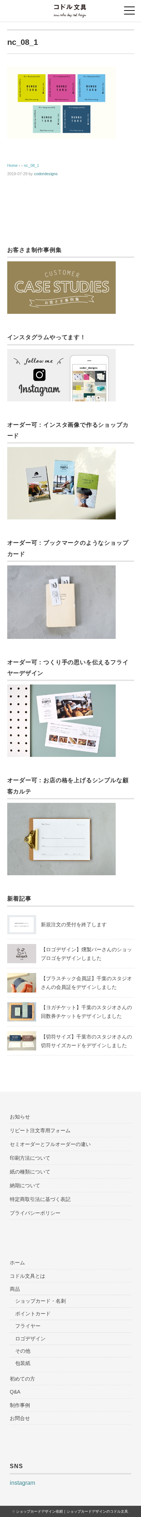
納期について (25, 1185)
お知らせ (20, 1117)
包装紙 (22, 1363)
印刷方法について (30, 1158)
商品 (15, 1289)
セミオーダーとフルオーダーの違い (50, 1144)
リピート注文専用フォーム (40, 1130)
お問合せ (20, 1418)
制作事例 (20, 1405)
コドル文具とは (27, 1276)
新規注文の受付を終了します (74, 924)
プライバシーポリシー (35, 1213)
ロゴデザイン (30, 1338)
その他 (22, 1351)
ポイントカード (33, 1313)
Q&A (15, 1392)
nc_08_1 (31, 165)
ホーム (17, 1262)
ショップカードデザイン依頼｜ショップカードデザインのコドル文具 (72, 1511)
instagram (22, 1483)
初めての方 (22, 1379)
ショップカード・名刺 (40, 1301)
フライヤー (27, 1326)
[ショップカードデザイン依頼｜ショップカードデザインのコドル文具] (70, 9)
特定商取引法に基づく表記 (40, 1199)
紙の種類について (30, 1172)
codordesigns (46, 174)
